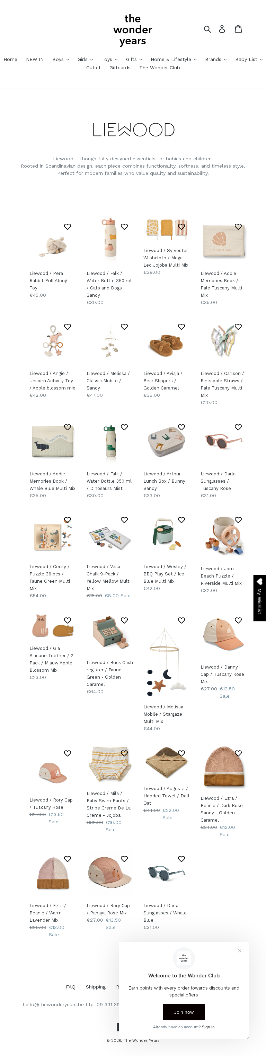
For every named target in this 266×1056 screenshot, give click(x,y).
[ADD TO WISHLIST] (67, 226)
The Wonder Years (142, 1040)
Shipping (96, 987)
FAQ (71, 987)
